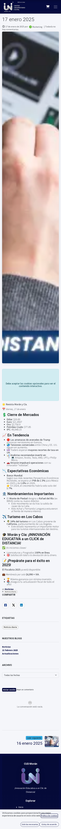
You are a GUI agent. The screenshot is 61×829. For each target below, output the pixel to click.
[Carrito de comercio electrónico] (48, 6)
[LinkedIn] (21, 605)
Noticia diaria (10, 592)
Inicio (20, 807)
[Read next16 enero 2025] (52, 741)
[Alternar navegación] (55, 6)
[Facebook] (5, 605)
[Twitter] (13, 605)
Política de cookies (49, 815)
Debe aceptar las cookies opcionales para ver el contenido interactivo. (30, 385)
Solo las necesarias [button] (30, 824)
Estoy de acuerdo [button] (49, 824)
